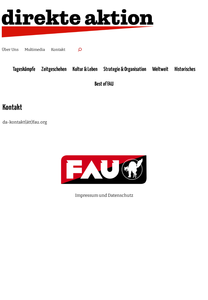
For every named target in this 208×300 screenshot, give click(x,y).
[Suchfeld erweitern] (80, 49)
